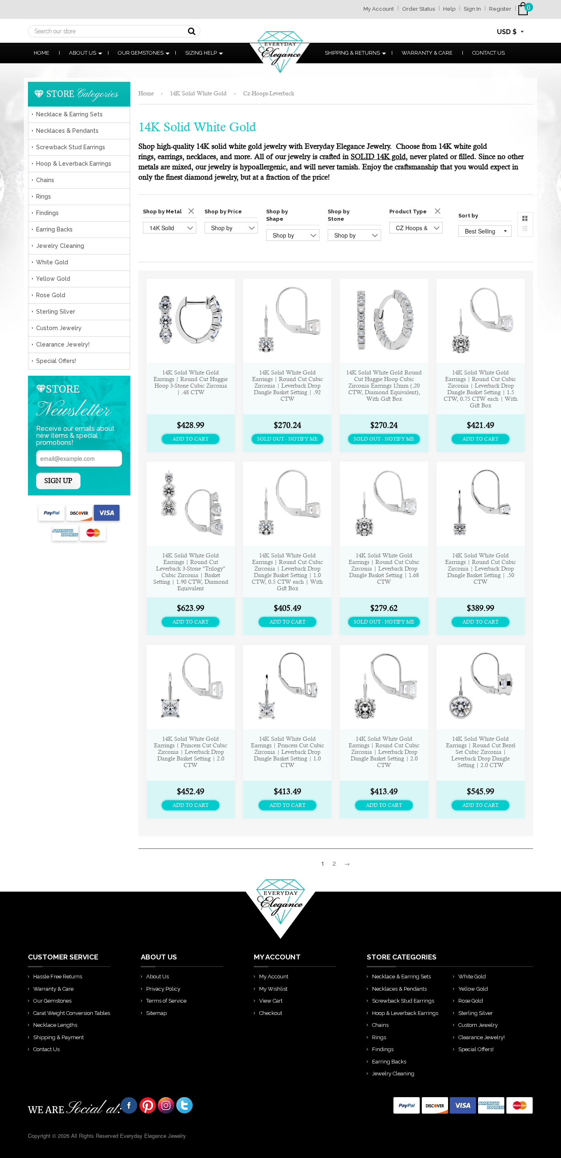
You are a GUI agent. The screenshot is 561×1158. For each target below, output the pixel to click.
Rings (43, 196)
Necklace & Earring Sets (69, 114)
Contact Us (488, 53)
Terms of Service (166, 1001)
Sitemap (156, 1013)
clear (192, 212)
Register (500, 9)
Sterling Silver (55, 311)
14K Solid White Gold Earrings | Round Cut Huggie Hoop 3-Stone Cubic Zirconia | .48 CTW (191, 382)
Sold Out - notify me (287, 439)
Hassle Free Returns (57, 976)
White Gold (52, 262)
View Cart (271, 1001)
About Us (82, 53)
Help (449, 9)
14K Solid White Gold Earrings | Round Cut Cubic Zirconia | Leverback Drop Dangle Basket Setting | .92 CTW (287, 385)
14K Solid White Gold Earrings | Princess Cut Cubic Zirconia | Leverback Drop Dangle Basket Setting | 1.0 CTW (287, 751)
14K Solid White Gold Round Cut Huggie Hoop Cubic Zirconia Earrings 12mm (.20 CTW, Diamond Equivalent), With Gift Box (384, 385)
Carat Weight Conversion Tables (71, 1013)
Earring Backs (54, 229)
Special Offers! (56, 361)
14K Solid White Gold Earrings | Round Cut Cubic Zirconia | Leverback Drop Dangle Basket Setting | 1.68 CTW (384, 568)
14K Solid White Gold (198, 93)
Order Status (418, 9)
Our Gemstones (140, 53)
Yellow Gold (53, 278)
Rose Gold (50, 295)
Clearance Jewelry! (63, 344)
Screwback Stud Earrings (70, 147)
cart (525, 9)
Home (41, 53)
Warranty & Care (427, 53)
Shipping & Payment (58, 1037)
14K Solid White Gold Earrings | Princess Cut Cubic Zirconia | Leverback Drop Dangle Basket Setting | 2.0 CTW (190, 751)
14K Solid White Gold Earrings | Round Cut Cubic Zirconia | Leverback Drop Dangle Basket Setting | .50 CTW (480, 568)
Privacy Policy (163, 989)
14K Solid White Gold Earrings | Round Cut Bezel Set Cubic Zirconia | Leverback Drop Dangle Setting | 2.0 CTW (480, 751)
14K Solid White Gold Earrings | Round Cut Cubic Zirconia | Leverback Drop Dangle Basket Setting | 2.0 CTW (384, 751)
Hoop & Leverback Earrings (73, 163)
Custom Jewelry (59, 328)
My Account (378, 9)
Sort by (468, 216)
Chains (45, 180)
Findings (47, 213)
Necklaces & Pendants (67, 130)
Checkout (270, 1013)
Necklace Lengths (55, 1025)
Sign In (472, 9)
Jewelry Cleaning (60, 246)
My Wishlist (273, 989)
